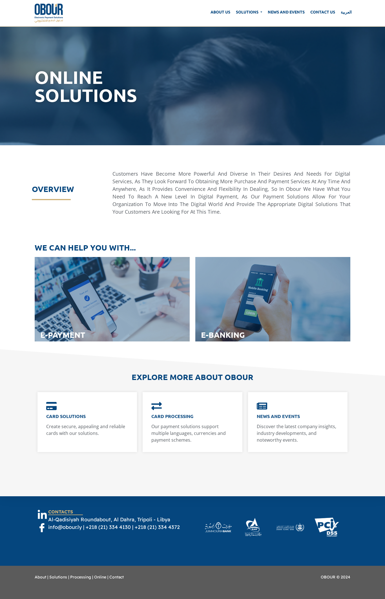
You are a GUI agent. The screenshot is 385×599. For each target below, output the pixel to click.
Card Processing (172, 416)
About (40, 577)
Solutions (58, 577)
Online (100, 577)
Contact (116, 577)
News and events (278, 416)
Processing (80, 577)
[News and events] (262, 406)
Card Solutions (66, 416)
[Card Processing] (156, 406)
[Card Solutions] (51, 406)
